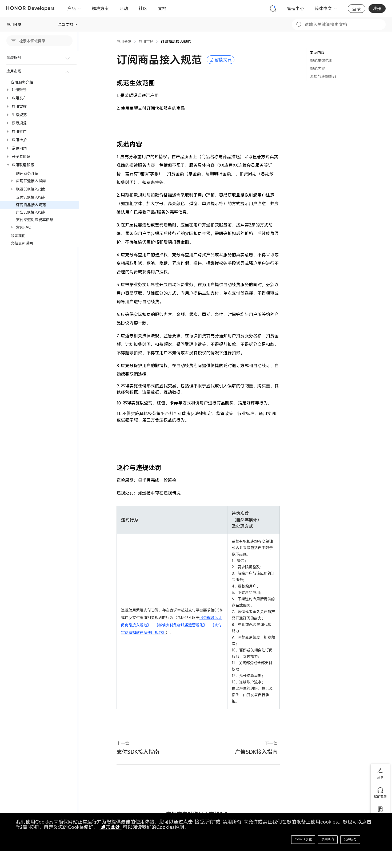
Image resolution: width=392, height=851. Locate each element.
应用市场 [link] (146, 41)
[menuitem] (39, 58)
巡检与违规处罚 (323, 76)
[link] (176, 41)
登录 (356, 8)
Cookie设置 (303, 839)
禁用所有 (327, 839)
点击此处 (110, 827)
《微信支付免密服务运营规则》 (181, 625)
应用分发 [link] (124, 41)
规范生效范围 (321, 60)
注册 (377, 8)
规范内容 (317, 68)
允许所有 (350, 839)
